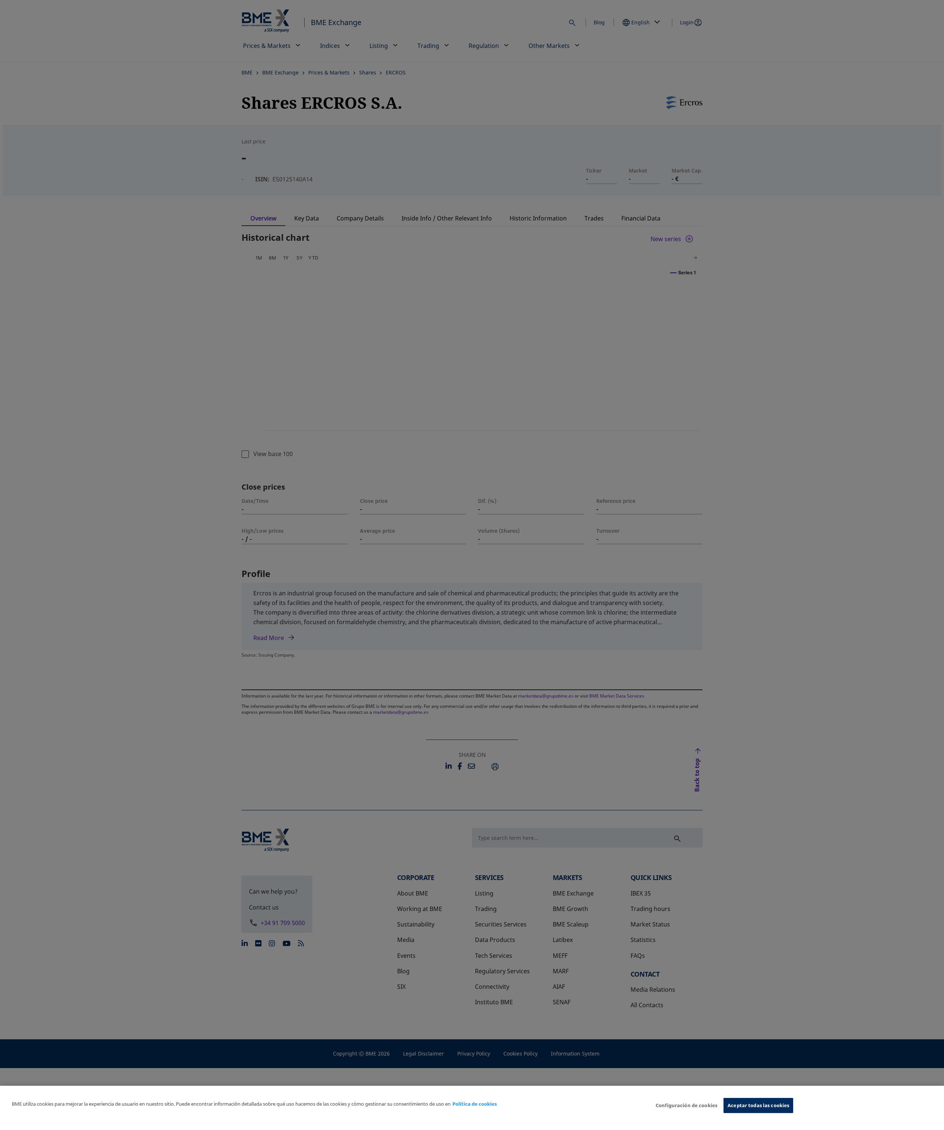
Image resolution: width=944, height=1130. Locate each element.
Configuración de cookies (686, 1105)
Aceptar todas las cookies (758, 1105)
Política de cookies (474, 1104)
